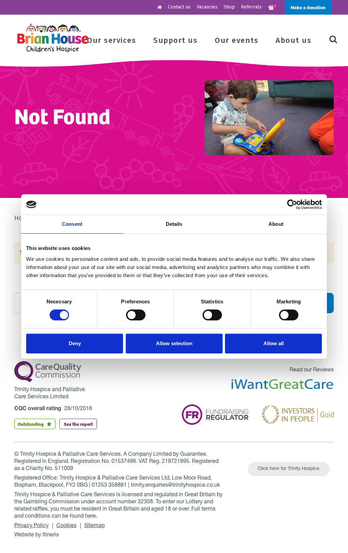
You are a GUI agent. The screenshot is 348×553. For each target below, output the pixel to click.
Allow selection (174, 343)
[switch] (135, 314)
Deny (75, 343)
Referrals (251, 7)
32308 (145, 502)
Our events (236, 40)
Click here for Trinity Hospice (288, 469)
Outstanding (31, 423)
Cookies (66, 526)
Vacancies (207, 7)
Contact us (179, 7)
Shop (229, 7)
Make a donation (308, 7)
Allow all (273, 343)
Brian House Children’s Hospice (52, 38)
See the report (78, 423)
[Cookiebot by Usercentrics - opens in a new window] (292, 204)
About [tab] (275, 224)
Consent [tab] (72, 224)
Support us (175, 40)
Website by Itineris (36, 535)
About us (293, 40)
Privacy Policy (31, 526)
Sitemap (94, 526)
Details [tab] (174, 224)
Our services (111, 40)
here (90, 516)
